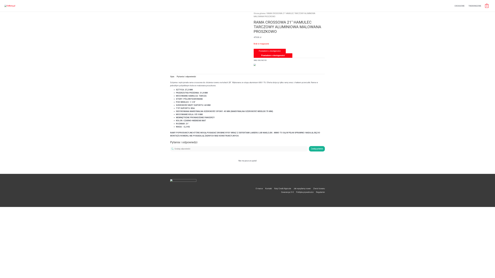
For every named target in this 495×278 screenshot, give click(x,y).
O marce (259, 188)
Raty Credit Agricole (282, 188)
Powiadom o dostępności (273, 55)
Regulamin (320, 192)
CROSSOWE (460, 6)
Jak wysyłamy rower (302, 188)
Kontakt (268, 188)
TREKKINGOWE (474, 6)
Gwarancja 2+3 (287, 192)
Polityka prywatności (305, 192)
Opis (172, 76)
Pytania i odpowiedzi (186, 76)
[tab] (172, 76)
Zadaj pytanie (317, 148)
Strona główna (259, 13)
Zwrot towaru (319, 188)
